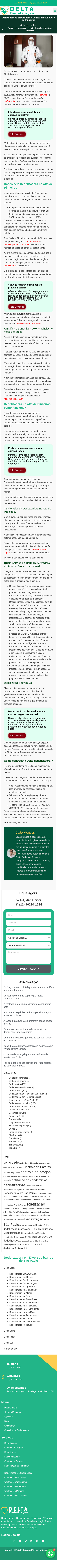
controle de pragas (17, 1081)
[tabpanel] (28, 1299)
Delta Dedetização (42, 1229)
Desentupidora (33, 241)
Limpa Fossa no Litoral (19, 1122)
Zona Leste (14, 1138)
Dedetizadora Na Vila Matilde (23, 1306)
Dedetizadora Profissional (21, 1106)
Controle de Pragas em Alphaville (15, 1176)
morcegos (35, 666)
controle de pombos (11, 1173)
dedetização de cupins (26, 1215)
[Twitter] (25, 1541)
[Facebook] (20, 1541)
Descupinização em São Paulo (33, 1233)
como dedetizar (14, 1162)
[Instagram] (14, 1541)
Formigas (13, 1119)
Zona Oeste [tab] (9, 1331)
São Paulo (14, 1135)
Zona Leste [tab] (9, 1268)
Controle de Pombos (18, 1078)
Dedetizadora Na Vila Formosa (24, 1302)
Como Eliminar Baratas (33, 1163)
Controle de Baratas (37, 1167)
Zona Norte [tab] (9, 1337)
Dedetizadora (15, 1090)
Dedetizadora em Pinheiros (35, 1190)
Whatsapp (13, 1375)
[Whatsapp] (3, 1377)
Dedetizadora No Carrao (20, 1318)
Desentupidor (8, 1237)
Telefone (12, 1363)
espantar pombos (9, 1245)
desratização (31, 1237)
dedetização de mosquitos (28, 323)
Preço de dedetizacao (19, 1132)
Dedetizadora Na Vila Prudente (24, 1309)
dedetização (10, 101)
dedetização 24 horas (11, 1209)
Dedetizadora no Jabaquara (40, 1200)
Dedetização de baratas (20, 1087)
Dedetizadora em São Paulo (19, 1193)
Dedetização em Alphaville (13, 1220)
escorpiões (44, 1241)
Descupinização (16, 1110)
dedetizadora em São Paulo (22, 1100)
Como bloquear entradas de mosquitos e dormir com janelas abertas (25, 1031)
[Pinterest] (37, 1541)
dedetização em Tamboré (27, 1225)
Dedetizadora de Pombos (35, 1186)
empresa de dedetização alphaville (29, 1241)
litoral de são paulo (18, 1126)
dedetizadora (10, 266)
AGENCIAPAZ (32, 1555)
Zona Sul (13, 1148)
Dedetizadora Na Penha (20, 1296)
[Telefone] (3, 1365)
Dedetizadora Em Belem (20, 1277)
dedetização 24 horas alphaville (31, 1209)
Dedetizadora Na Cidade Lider (23, 1290)
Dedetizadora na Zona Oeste (19, 1197)
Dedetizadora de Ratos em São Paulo (26, 1094)
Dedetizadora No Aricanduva (23, 1315)
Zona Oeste (14, 1145)
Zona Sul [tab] (8, 1343)
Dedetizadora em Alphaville (13, 1190)
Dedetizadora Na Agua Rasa (22, 1286)
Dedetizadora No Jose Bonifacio (24, 1322)
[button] (55, 10)
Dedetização (15, 1084)
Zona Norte (14, 1141)
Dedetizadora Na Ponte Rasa (23, 1299)
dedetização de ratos (44, 1215)
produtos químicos (18, 592)
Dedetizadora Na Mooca (20, 1293)
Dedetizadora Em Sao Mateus (23, 1280)
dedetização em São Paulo (16, 245)
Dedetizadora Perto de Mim (13, 1205)
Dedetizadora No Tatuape (21, 1325)
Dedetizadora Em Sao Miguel (23, 1283)
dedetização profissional (17, 1229)
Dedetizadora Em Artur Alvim (22, 1274)
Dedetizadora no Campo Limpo (18, 1200)
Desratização (15, 1116)
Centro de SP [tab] (10, 1349)
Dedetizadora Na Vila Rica (22, 1312)
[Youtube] (43, 1541)
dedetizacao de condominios (27, 1180)
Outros (12, 1129)
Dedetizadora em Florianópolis (23, 1097)
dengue (43, 95)
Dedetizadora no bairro (19, 1103)
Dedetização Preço (43, 1225)
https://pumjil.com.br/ (13, 399)
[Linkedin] (31, 1541)
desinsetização (19, 1237)
